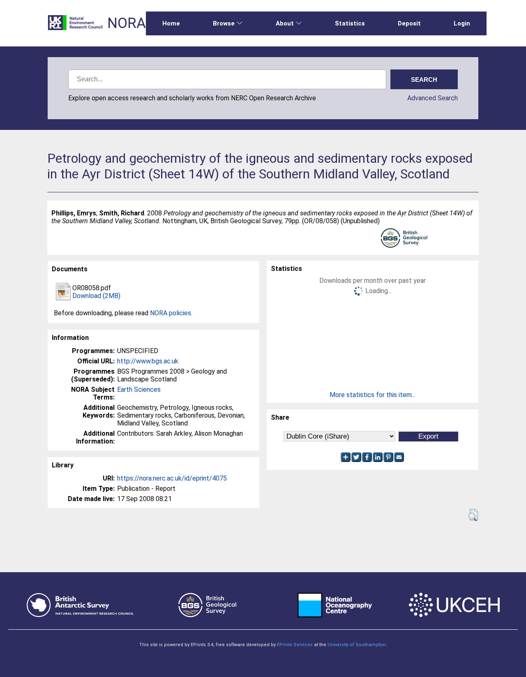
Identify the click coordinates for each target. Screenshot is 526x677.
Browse (224, 23)
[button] (473, 515)
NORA (126, 23)
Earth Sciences (139, 389)
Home (171, 23)
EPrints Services (295, 644)
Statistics (350, 23)
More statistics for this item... (372, 395)
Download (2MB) (96, 296)
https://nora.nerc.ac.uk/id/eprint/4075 (172, 478)
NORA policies (170, 313)
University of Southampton (357, 644)
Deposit (409, 23)
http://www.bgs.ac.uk (147, 361)
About (285, 23)
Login (462, 23)
